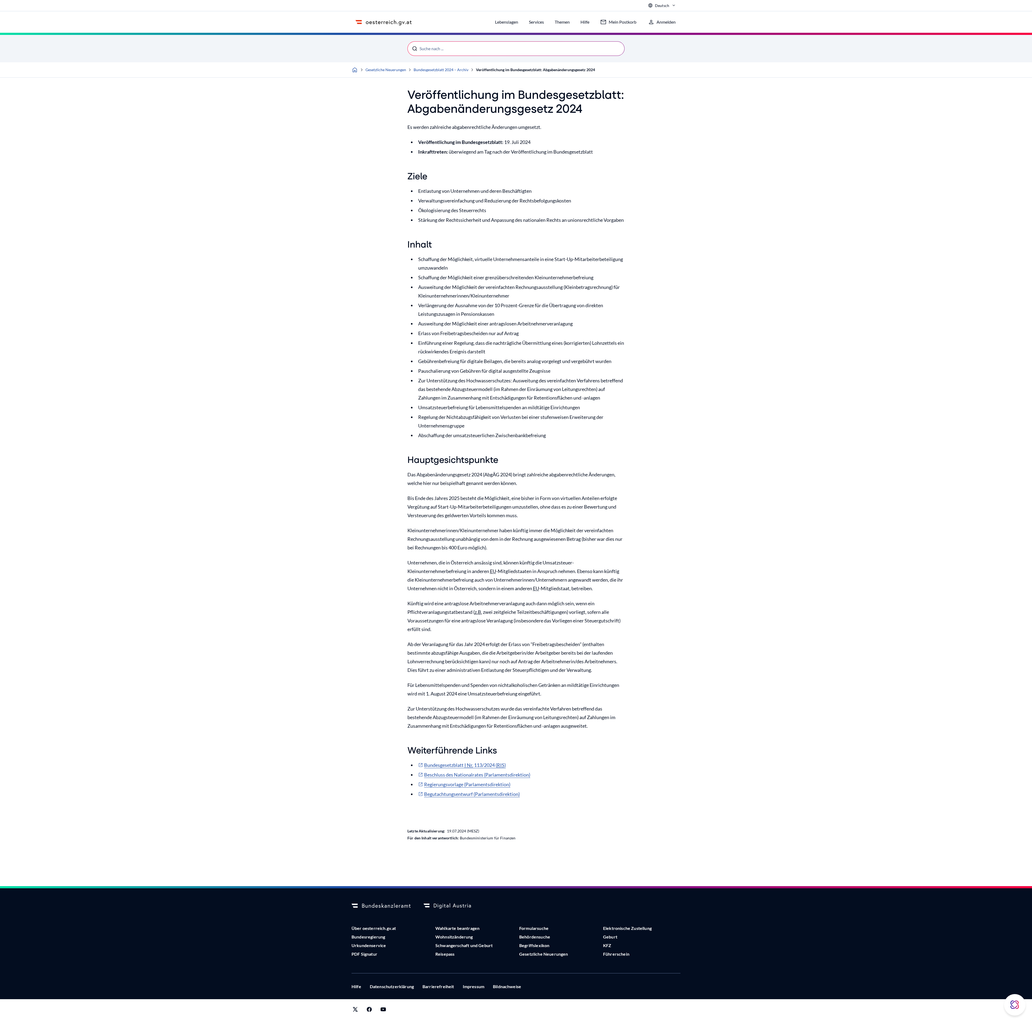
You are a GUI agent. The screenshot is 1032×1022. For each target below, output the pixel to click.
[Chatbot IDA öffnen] (1015, 1005)
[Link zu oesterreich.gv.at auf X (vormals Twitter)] (355, 1011)
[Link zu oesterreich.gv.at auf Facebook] (369, 1011)
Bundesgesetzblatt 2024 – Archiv (441, 69)
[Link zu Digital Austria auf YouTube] (383, 1011)
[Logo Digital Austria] (453, 906)
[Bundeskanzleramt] (381, 906)
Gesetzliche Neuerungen (386, 69)
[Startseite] (355, 70)
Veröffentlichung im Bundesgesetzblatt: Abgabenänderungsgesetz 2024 (535, 69)
